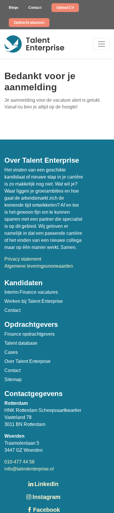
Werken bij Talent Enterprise (33, 301)
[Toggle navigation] (101, 44)
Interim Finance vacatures (31, 292)
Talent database (20, 343)
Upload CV (65, 8)
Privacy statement (22, 258)
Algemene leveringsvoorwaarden (38, 266)
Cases (11, 352)
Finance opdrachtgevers (29, 334)
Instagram (46, 497)
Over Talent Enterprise (27, 361)
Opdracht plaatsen (29, 23)
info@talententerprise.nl (29, 468)
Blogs (13, 8)
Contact (35, 8)
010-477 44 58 (19, 461)
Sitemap (13, 379)
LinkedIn (46, 484)
